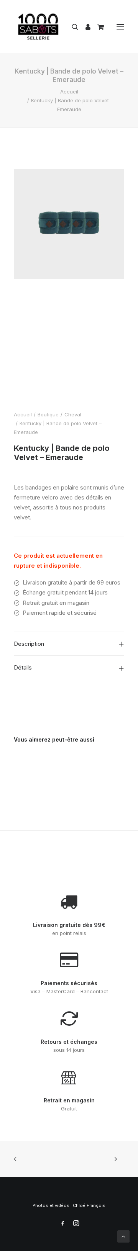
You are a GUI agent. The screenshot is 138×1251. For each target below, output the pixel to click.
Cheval (72, 414)
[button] (120, 26)
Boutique (48, 414)
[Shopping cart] (97, 26)
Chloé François (89, 1205)
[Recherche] (72, 26)
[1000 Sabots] (38, 26)
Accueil (69, 91)
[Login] (84, 26)
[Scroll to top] (123, 1236)
